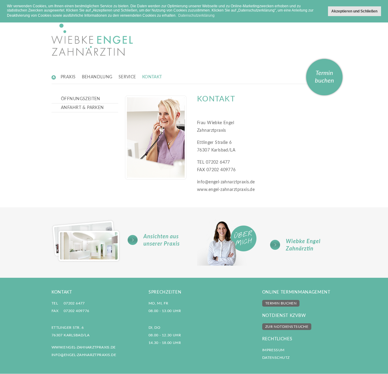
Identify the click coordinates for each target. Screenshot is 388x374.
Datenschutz (276, 357)
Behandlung (97, 77)
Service (127, 77)
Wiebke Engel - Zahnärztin (92, 32)
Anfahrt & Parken (82, 108)
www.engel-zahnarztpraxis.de (226, 190)
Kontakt (152, 77)
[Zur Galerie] (121, 240)
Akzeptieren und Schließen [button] (354, 11)
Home (54, 77)
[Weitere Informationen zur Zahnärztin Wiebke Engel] (266, 242)
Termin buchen (324, 77)
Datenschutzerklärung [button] (196, 15)
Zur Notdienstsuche (287, 326)
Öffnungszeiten (80, 99)
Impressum (273, 350)
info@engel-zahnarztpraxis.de (226, 182)
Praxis (68, 77)
